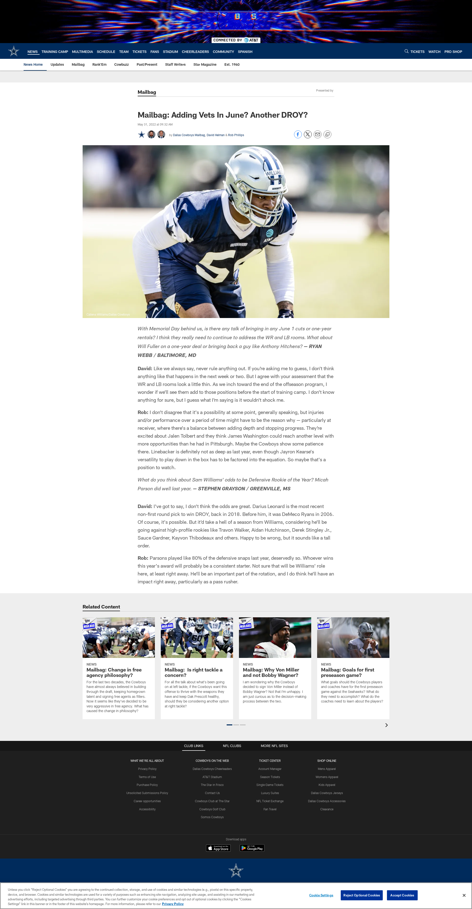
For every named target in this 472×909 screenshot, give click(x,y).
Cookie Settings (321, 895)
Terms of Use (147, 777)
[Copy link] (327, 134)
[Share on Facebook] (298, 137)
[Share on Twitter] (308, 137)
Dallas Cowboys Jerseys (327, 793)
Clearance (326, 809)
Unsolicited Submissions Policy (147, 793)
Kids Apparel (327, 784)
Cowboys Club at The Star (212, 801)
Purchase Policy (147, 784)
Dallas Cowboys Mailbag (189, 135)
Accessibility (147, 809)
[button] (229, 725)
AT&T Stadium (212, 777)
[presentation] (387, 725)
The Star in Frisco (212, 784)
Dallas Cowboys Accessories (327, 801)
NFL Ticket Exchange (269, 801)
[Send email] (318, 137)
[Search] (407, 51)
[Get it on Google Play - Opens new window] (252, 851)
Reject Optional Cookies (361, 895)
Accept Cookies (402, 895)
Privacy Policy (147, 768)
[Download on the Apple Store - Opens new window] (218, 849)
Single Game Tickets (269, 784)
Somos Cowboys (212, 817)
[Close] (464, 895)
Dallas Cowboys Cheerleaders (212, 768)
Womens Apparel (327, 777)
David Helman (216, 135)
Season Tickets (270, 777)
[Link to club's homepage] (14, 51)
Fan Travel (270, 809)
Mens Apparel (327, 768)
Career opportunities (147, 801)
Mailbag (147, 92)
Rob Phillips (236, 135)
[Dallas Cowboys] (236, 870)
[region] (236, 895)
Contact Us (212, 793)
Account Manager (269, 768)
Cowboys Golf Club (212, 809)
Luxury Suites (270, 793)
